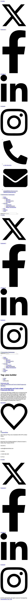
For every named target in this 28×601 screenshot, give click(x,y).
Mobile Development (11, 207)
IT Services (8, 204)
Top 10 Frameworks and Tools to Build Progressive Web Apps (12, 389)
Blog (4, 208)
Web (8, 383)
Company (5, 198)
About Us (8, 199)
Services (5, 203)
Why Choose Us (10, 201)
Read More (3, 402)
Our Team (8, 202)
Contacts (5, 210)
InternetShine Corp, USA (6, 599)
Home (4, 197)
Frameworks (3, 383)
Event (4, 211)
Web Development (10, 206)
